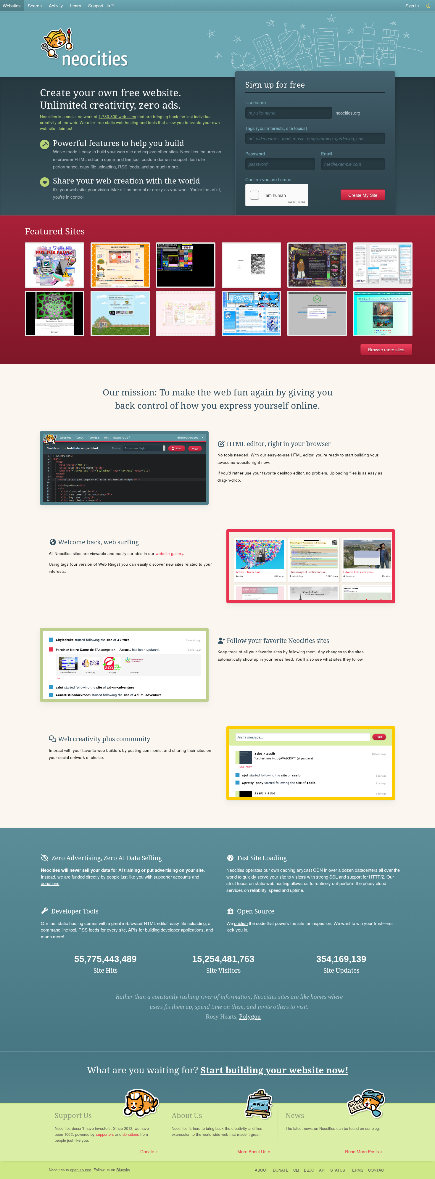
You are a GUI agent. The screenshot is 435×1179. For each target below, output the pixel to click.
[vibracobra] (251, 265)
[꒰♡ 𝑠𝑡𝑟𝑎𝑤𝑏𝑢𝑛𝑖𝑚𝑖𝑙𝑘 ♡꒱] (185, 313)
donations (50, 883)
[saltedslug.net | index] (317, 265)
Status (337, 1170)
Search (35, 5)
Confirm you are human (268, 179)
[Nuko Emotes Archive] (383, 265)
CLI (296, 1170)
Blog (309, 1170)
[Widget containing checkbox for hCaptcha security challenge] (276, 195)
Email (326, 153)
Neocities (57, 1169)
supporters (105, 1134)
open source (80, 1169)
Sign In (412, 5)
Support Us (99, 5)
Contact (377, 1170)
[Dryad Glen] (120, 313)
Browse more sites (386, 349)
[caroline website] (120, 265)
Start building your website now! (274, 1070)
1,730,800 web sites (117, 117)
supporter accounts (172, 877)
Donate (147, 1151)
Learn (75, 5)
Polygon (250, 1016)
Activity (56, 5)
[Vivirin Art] (251, 313)
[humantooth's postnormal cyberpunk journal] (54, 265)
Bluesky (123, 1169)
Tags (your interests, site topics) (276, 128)
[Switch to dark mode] (428, 6)
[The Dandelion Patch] (54, 313)
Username (255, 102)
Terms (356, 1170)
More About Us (252, 1151)
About (261, 1170)
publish (241, 923)
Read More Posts (362, 1151)
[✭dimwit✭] (185, 265)
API (322, 1170)
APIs (133, 930)
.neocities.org (347, 113)
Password (255, 153)
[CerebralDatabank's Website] (317, 313)
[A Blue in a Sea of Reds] (383, 313)
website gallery (169, 553)
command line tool (121, 159)
